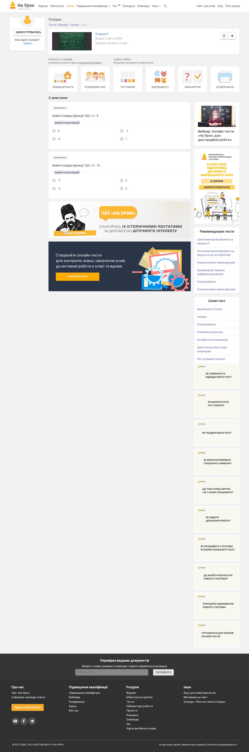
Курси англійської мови (141, 728)
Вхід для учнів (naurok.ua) (200, 692)
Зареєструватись (28, 32)
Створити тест (77, 276)
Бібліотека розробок (139, 697)
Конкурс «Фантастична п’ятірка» (205, 701)
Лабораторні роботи (139, 706)
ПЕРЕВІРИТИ (163, 672)
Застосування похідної (211, 358)
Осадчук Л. (102, 33)
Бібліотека (57, 6)
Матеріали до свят (196, 697)
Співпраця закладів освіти (28, 697)
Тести (70, 6)
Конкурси (129, 6)
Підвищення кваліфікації (92, 6)
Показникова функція (210, 332)
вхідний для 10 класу (209, 309)
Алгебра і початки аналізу (212, 339)
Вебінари (74, 697)
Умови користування (193, 744)
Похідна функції (206, 281)
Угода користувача (169, 744)
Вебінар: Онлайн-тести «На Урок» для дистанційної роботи (216, 135)
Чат (116, 6)
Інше (155, 6)
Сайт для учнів (206, 6)
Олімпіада (143, 6)
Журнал (43, 6)
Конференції (77, 701)
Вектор (73, 710)
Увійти (27, 43)
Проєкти (131, 710)
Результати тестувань (90, 63)
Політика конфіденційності (222, 744)
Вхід (220, 6)
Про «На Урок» (20, 692)
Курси (72, 706)
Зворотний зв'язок (27, 707)
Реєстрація (233, 6)
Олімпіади (132, 719)
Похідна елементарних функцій (216, 262)
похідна (201, 316)
